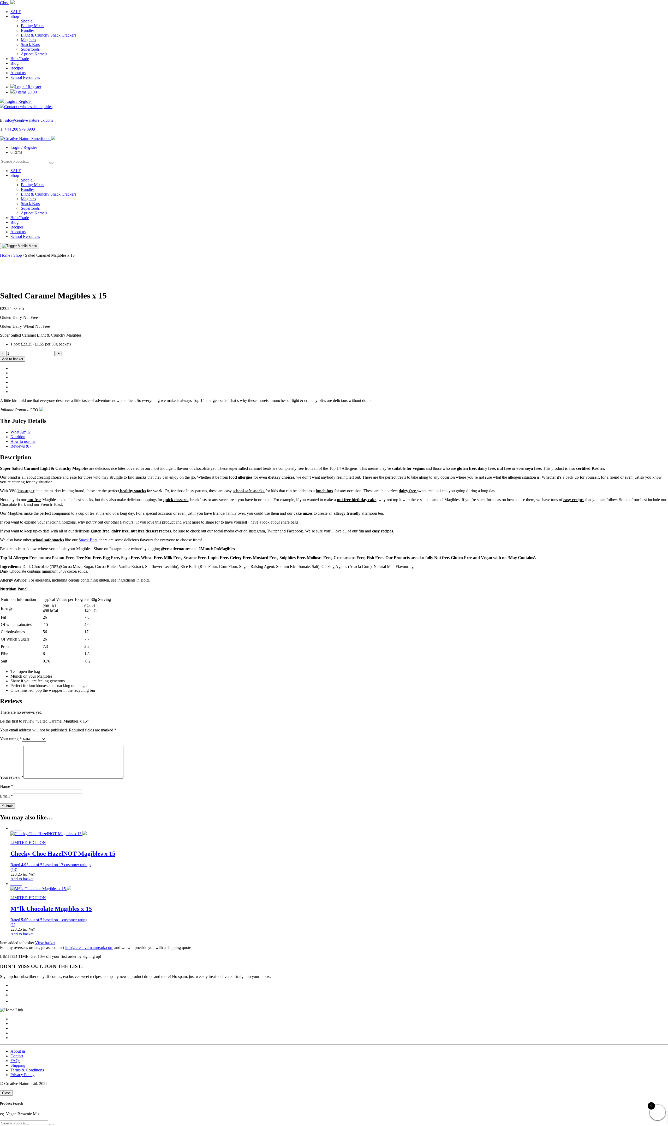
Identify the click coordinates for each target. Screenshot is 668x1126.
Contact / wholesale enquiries (28, 106)
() (13, 869)
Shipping (17, 1065)
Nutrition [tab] (17, 437)
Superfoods (30, 49)
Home (5, 255)
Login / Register (28, 87)
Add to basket (12, 359)
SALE (15, 11)
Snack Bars (30, 44)
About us (18, 73)
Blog (14, 63)
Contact (16, 1056)
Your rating (11, 739)
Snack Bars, (88, 540)
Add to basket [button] (21, 879)
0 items (26, 92)
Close (4, 3)
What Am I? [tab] (20, 432)
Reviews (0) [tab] (20, 446)
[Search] (51, 162)
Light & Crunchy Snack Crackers (48, 35)
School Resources (25, 77)
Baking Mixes (32, 26)
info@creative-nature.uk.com (29, 120)
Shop (14, 16)
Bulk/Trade (19, 58)
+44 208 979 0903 (19, 129)
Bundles (27, 30)
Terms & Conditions (27, 1070)
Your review (11, 777)
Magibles (28, 40)
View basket (45, 943)
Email (6, 796)
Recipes (16, 68)
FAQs (15, 1060)
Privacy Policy (22, 1074)
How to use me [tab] (22, 441)
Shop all (27, 21)
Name (6, 786)
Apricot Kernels (34, 54)
